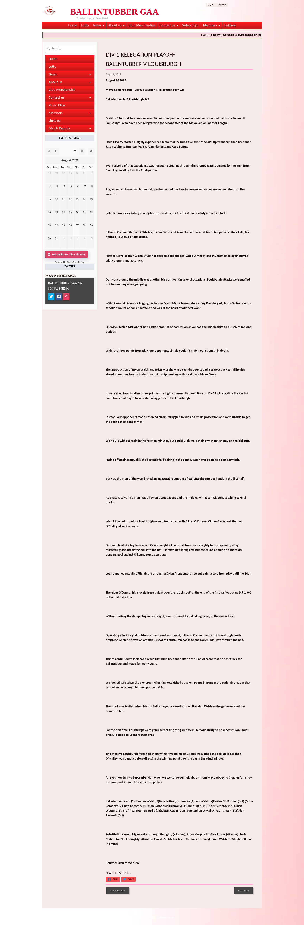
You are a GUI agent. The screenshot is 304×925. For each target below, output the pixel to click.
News (97, 25)
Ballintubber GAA (151, 918)
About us (115, 25)
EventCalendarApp (75, 262)
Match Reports (59, 128)
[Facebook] (59, 296)
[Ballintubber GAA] (49, 11)
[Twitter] (51, 296)
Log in (210, 5)
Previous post (117, 890)
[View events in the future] (55, 151)
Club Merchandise (142, 25)
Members (210, 25)
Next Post (243, 890)
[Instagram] (66, 296)
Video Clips (190, 25)
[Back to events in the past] (48, 151)
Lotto (85, 25)
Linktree (230, 25)
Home (72, 25)
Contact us (167, 25)
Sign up (222, 5)
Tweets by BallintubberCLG (60, 276)
